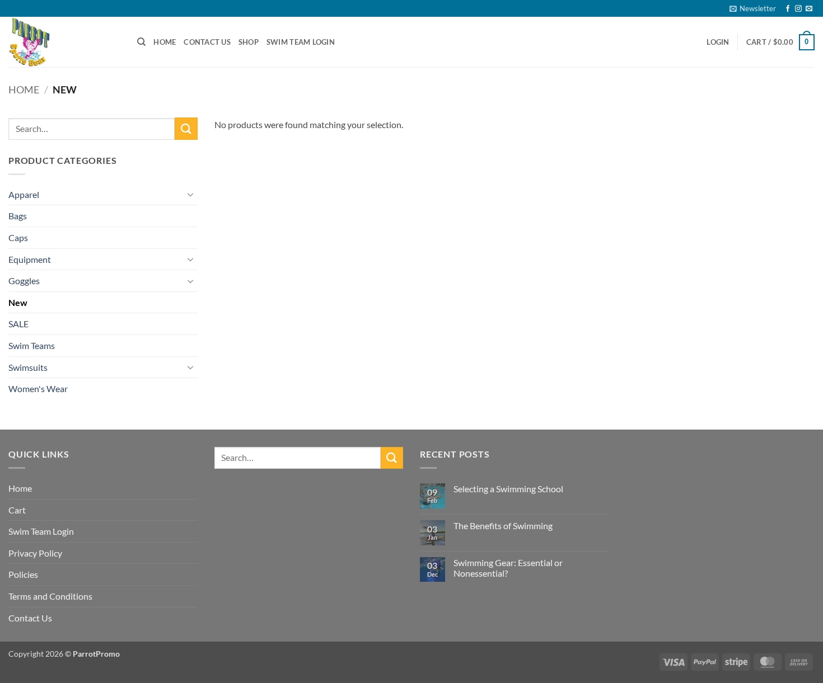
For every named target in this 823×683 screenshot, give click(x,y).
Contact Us (207, 41)
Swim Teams (31, 345)
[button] (753, 8)
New (17, 302)
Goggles (24, 280)
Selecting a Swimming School (508, 488)
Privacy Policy (35, 553)
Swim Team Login (300, 41)
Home (164, 41)
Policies (23, 574)
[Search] (141, 42)
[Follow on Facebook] (787, 9)
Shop (249, 41)
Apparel (23, 194)
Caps (18, 237)
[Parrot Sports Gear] (64, 42)
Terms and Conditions (50, 596)
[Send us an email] (809, 9)
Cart (17, 510)
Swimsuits (28, 367)
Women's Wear (38, 388)
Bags (17, 215)
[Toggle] (191, 194)
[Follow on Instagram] (798, 9)
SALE (18, 323)
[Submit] (186, 128)
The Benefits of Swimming (503, 525)
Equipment (29, 259)
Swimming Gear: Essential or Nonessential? (508, 567)
